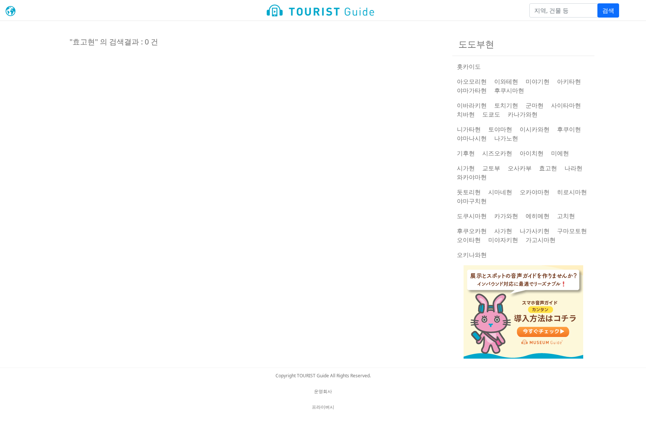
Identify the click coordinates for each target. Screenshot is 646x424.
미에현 (560, 153)
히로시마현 (572, 192)
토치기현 (506, 105)
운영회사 (323, 391)
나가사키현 (535, 231)
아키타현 (569, 81)
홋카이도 (469, 66)
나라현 (573, 168)
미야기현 (538, 81)
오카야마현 (535, 192)
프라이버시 (323, 407)
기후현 (466, 153)
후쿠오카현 (472, 231)
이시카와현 (535, 129)
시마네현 (500, 192)
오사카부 (520, 168)
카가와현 (506, 216)
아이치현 (532, 153)
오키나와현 (472, 255)
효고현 (548, 168)
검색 (608, 10)
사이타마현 (566, 105)
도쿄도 (491, 114)
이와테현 (506, 81)
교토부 (491, 168)
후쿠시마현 (509, 90)
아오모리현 (472, 81)
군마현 (535, 105)
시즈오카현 (497, 153)
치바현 (466, 114)
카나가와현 (523, 114)
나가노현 (506, 138)
